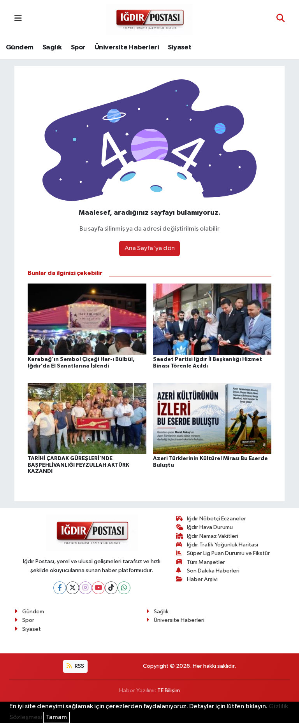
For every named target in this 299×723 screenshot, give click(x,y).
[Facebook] (59, 587)
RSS (79, 666)
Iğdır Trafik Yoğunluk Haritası (222, 545)
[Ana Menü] (18, 19)
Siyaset (179, 47)
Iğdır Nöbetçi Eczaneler (216, 519)
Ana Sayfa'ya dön (150, 248)
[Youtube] (98, 587)
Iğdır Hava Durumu (210, 527)
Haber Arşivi (202, 579)
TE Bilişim (168, 690)
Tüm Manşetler (206, 562)
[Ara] (280, 19)
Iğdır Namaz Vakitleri (212, 536)
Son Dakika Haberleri (213, 571)
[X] (72, 587)
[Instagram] (85, 587)
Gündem (19, 47)
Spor (78, 47)
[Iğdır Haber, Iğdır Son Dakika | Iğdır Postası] (149, 18)
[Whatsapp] (124, 587)
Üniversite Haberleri (127, 47)
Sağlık (52, 47)
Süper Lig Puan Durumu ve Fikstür (228, 553)
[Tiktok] (111, 587)
